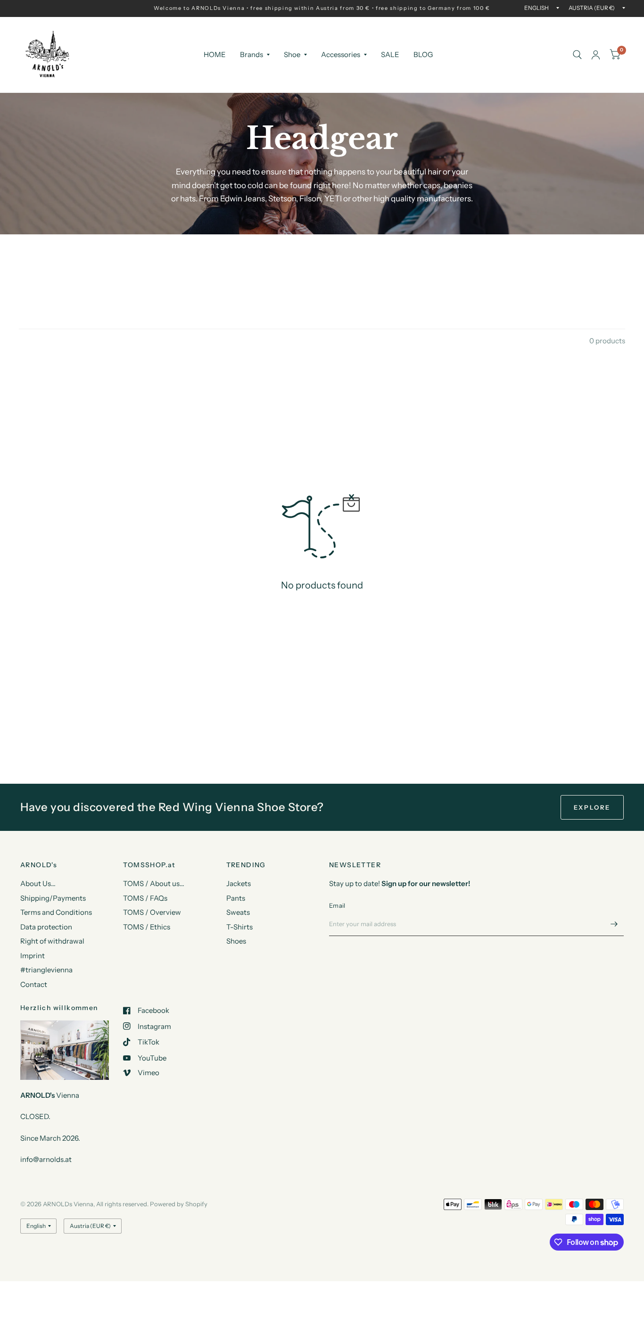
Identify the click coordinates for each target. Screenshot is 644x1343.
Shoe (292, 54)
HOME (215, 54)
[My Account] (595, 54)
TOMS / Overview (152, 912)
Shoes (236, 941)
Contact (33, 984)
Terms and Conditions (56, 912)
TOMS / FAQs (145, 898)
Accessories (340, 54)
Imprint (32, 955)
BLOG (423, 54)
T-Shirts (239, 926)
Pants (235, 898)
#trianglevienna (46, 969)
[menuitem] (215, 55)
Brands (251, 54)
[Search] (577, 54)
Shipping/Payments (53, 898)
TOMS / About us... (153, 883)
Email (337, 905)
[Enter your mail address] (614, 924)
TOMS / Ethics (146, 926)
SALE (390, 54)
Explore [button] (592, 807)
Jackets (238, 883)
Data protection (46, 926)
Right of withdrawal (52, 941)
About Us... (38, 883)
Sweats (238, 912)
